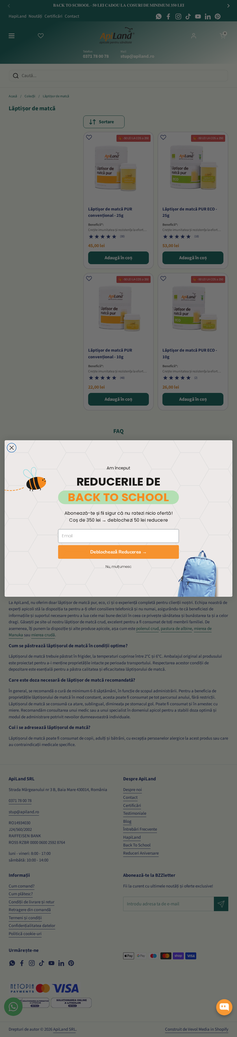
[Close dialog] (11, 447)
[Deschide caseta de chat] (224, 1007)
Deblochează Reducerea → (118, 552)
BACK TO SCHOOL (118, 497)
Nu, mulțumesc (118, 566)
